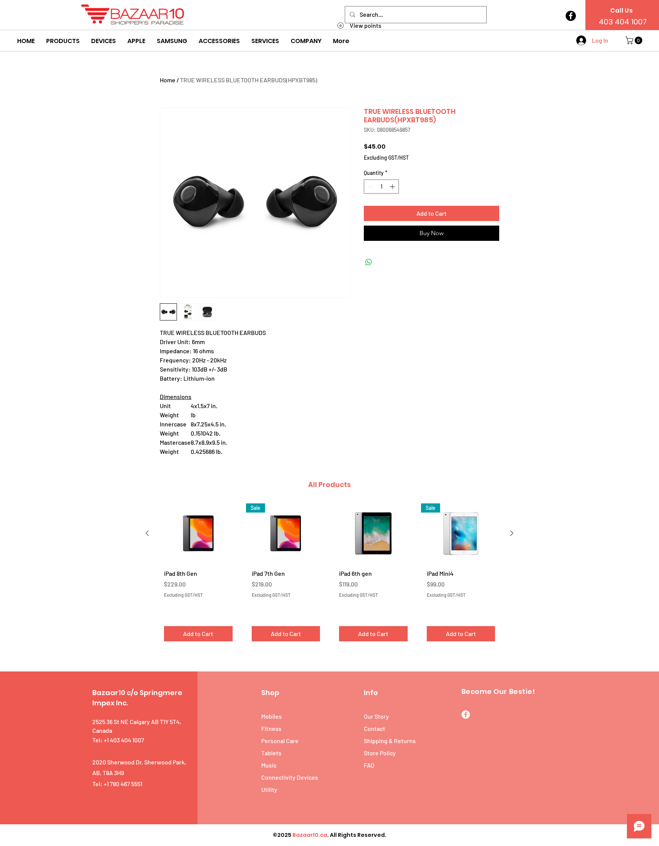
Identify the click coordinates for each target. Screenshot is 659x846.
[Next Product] (511, 533)
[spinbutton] (381, 186)
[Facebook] (571, 16)
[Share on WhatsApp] (368, 262)
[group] (329, 575)
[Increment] (393, 186)
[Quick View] (198, 533)
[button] (62, 41)
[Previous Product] (147, 533)
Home (167, 79)
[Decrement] (370, 186)
